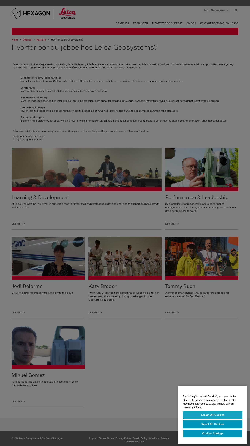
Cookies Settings (212, 433)
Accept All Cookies (213, 415)
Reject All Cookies (212, 424)
